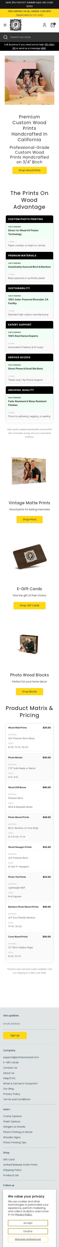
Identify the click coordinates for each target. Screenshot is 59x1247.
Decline (27, 1231)
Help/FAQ (9, 1078)
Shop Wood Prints (29, 170)
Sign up (15, 1035)
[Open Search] (5, 37)
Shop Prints (29, 519)
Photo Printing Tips (14, 1142)
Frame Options (12, 1116)
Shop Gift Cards (29, 605)
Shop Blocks (29, 691)
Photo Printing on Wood (17, 1132)
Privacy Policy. (23, 1214)
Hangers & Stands (14, 1126)
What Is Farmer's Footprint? (20, 1083)
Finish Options (11, 1121)
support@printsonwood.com (21, 1057)
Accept (27, 1223)
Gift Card (8, 1159)
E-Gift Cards (11, 1062)
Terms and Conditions (16, 1099)
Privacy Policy (11, 1094)
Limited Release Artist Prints (20, 1164)
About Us (8, 1073)
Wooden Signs (11, 1137)
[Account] (44, 23)
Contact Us (10, 1068)
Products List (11, 1175)
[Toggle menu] (5, 25)
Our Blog (8, 1088)
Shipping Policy (12, 1170)
